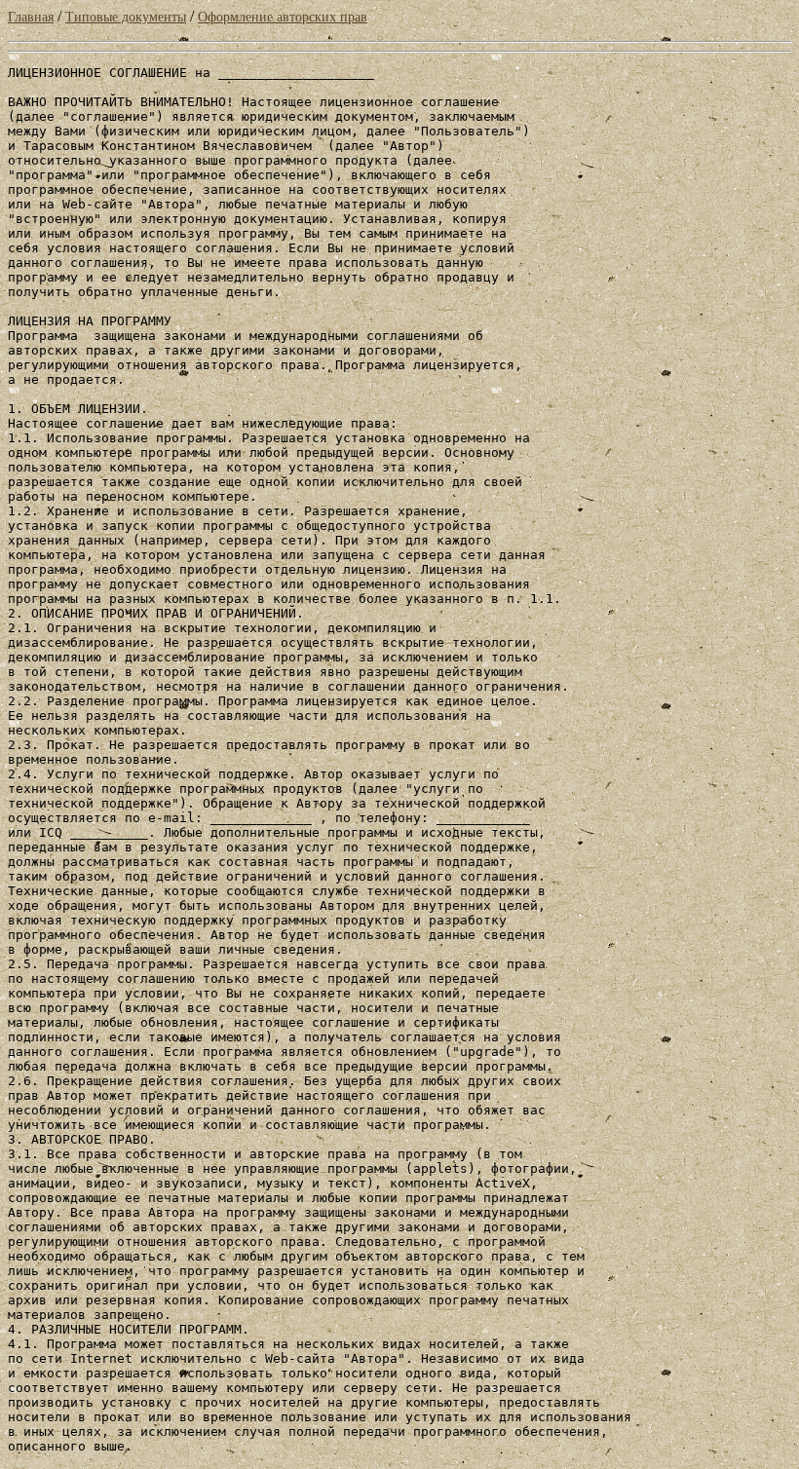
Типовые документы (125, 17)
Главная (31, 17)
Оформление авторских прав (282, 17)
